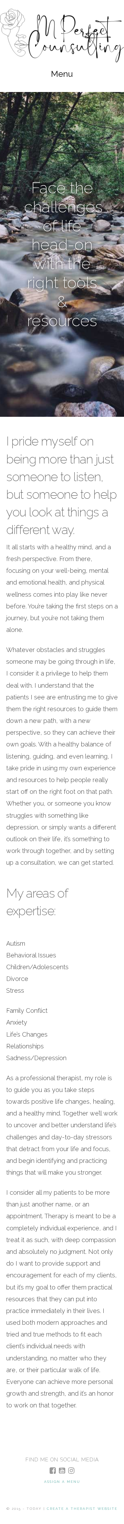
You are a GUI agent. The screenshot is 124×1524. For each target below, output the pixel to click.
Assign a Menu (62, 1482)
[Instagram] (71, 1470)
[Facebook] (53, 1470)
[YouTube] (62, 1470)
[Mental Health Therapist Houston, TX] (62, 36)
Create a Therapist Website (82, 1509)
